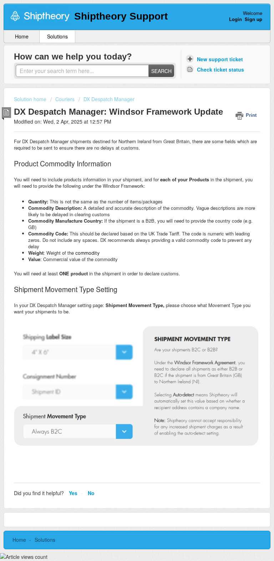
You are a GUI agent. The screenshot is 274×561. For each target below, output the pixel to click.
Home (22, 36)
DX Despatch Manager (109, 99)
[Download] (124, 279)
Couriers (65, 99)
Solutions (57, 36)
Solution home (31, 99)
